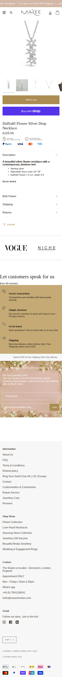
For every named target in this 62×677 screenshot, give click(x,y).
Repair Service (11, 492)
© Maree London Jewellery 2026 (20, 651)
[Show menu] (4, 13)
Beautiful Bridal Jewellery (17, 543)
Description (9, 155)
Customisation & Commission (19, 487)
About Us (8, 454)
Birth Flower (9, 196)
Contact (7, 481)
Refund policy (10, 471)
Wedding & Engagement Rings (20, 549)
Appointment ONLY (13, 576)
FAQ (5, 460)
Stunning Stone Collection (17, 533)
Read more (9, 182)
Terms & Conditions (14, 465)
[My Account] (50, 12)
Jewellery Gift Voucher (15, 538)
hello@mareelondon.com (17, 598)
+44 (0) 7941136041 (14, 592)
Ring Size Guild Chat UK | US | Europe (24, 476)
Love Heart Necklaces (15, 527)
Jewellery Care (11, 498)
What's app (9, 587)
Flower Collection (12, 522)
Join (54, 407)
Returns (7, 212)
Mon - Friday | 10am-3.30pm (18, 581)
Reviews (7, 503)
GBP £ (8, 640)
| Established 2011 (12, 657)
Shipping (8, 204)
